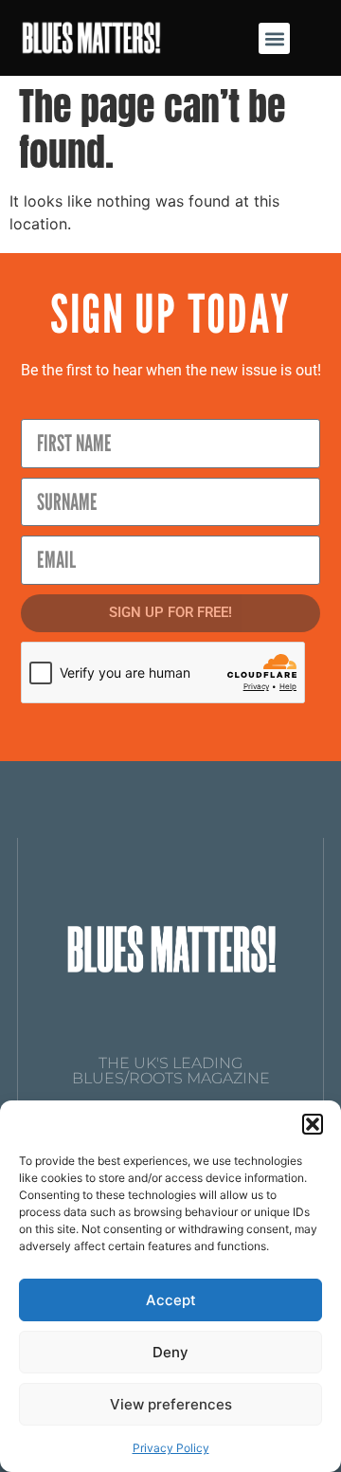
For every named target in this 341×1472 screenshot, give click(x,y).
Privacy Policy (171, 1448)
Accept (171, 1300)
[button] (312, 1124)
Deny (170, 1352)
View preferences (171, 1404)
